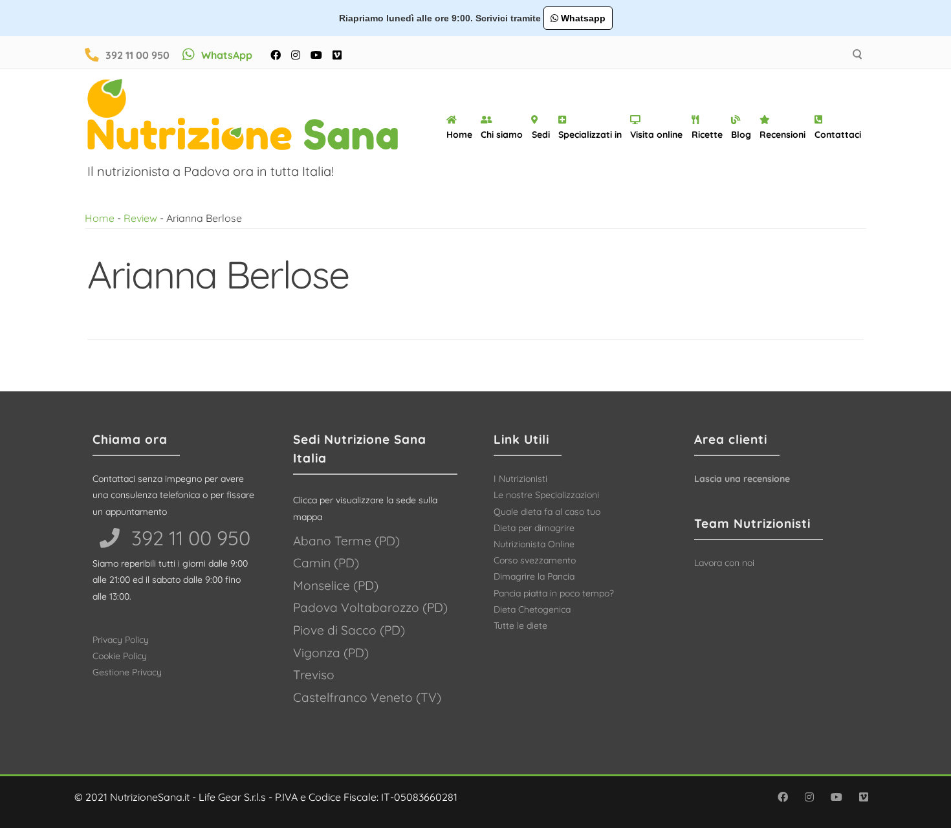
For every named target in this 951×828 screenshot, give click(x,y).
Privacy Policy (121, 640)
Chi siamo (502, 134)
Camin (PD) (326, 563)
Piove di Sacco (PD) (349, 630)
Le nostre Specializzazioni (546, 495)
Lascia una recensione (742, 479)
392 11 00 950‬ (188, 537)
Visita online (656, 134)
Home (459, 134)
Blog (741, 134)
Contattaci (837, 134)
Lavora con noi (724, 563)
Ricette (707, 134)
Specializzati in (590, 134)
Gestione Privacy (127, 672)
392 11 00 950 (137, 55)
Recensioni (782, 134)
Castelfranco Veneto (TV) (367, 697)
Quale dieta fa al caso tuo (547, 512)
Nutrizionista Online (534, 544)
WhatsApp (226, 55)
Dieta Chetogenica (532, 609)
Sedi (541, 134)
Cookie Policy (120, 656)
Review (140, 218)
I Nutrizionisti (520, 479)
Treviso (313, 674)
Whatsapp (582, 18)
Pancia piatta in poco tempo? (554, 593)
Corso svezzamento (535, 560)
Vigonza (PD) (331, 652)
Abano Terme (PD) (346, 541)
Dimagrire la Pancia (534, 576)
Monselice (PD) (335, 585)
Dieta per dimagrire (534, 528)
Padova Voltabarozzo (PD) (370, 607)
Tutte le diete (520, 625)
